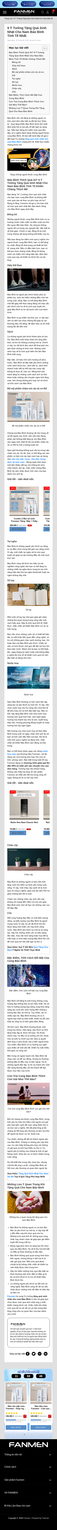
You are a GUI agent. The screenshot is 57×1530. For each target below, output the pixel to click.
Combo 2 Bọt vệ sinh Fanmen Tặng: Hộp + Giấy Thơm (24, 519)
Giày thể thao (18, 65)
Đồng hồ (16, 62)
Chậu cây (16, 88)
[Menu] (5, 12)
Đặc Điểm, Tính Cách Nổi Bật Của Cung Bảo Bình (25, 96)
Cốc (14, 92)
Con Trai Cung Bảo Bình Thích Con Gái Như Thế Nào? (26, 103)
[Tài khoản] (48, 12)
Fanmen (27, 1518)
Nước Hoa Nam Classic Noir (24, 822)
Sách (14, 69)
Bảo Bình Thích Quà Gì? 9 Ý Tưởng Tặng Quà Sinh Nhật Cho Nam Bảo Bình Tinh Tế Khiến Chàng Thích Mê (27, 55)
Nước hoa (17, 85)
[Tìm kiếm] (42, 12)
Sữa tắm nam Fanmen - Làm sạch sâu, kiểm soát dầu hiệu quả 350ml (41, 1407)
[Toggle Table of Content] (43, 48)
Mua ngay (18, 529)
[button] (24, 1435)
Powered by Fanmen (40, 1518)
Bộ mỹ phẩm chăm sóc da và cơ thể (28, 73)
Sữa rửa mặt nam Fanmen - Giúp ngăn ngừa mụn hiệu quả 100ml (16, 1407)
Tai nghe (16, 78)
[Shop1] (28, 1444)
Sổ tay (15, 82)
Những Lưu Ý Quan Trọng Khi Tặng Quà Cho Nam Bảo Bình (26, 109)
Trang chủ (8, 19)
